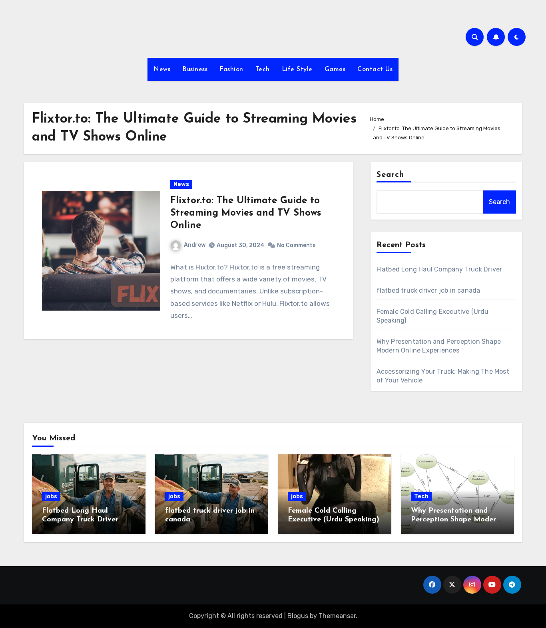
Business (194, 69)
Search (391, 175)
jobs (51, 496)
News (161, 69)
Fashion (231, 69)
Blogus (297, 616)
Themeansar (337, 616)
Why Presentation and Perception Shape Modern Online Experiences (455, 519)
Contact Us (375, 69)
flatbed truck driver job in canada (428, 290)
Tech (262, 69)
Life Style (297, 69)
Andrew (194, 245)
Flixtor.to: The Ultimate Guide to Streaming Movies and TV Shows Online (245, 213)
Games (335, 69)
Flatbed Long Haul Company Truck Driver (439, 269)
